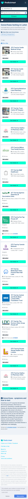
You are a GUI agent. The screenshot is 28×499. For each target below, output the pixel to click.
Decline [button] (7, 496)
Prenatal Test (11, 34)
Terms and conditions (6, 458)
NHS (7, 475)
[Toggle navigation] (25, 3)
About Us (3, 449)
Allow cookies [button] (20, 496)
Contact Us (4, 451)
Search (15, 16)
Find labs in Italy (5, 446)
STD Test (4, 34)
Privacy (3, 456)
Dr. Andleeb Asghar (11, 427)
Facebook (15, 443)
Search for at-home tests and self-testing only (15, 20)
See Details (13, 61)
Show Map (5, 43)
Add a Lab (3, 453)
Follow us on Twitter (6, 443)
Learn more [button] (5, 492)
